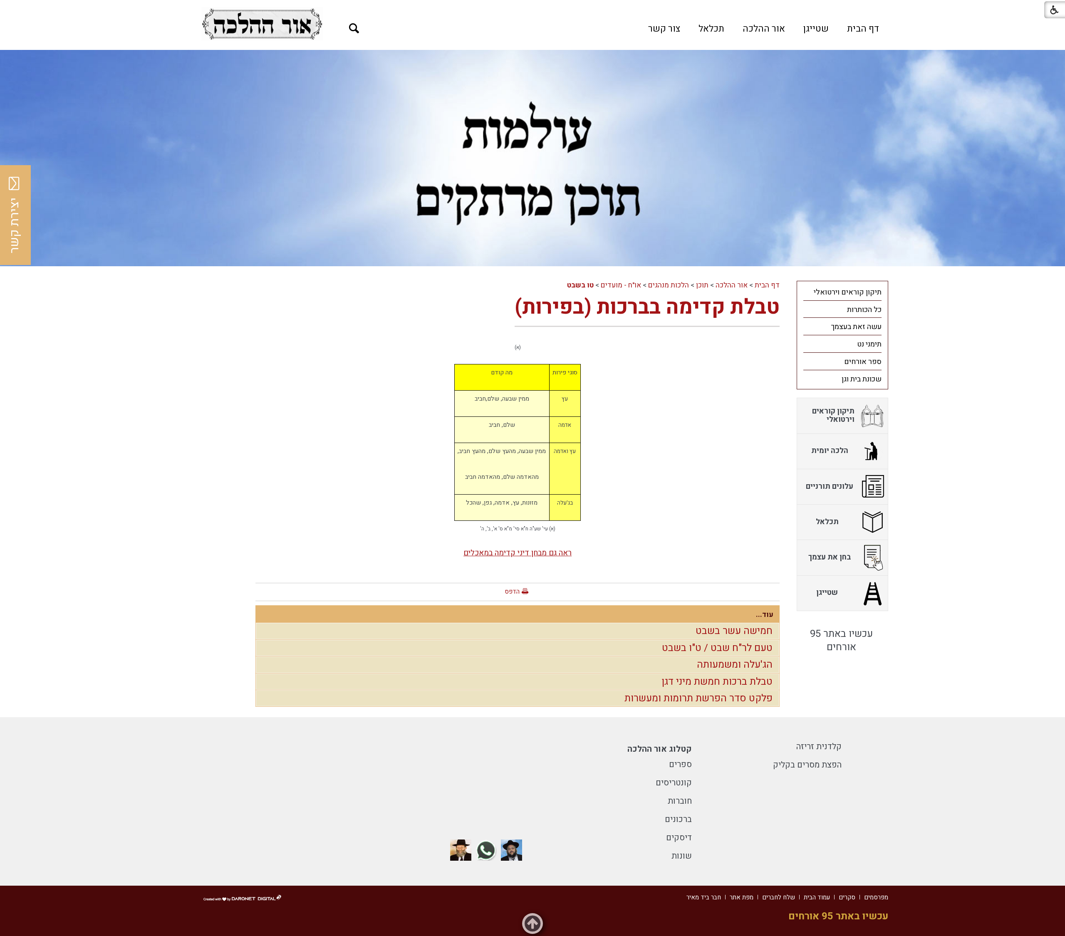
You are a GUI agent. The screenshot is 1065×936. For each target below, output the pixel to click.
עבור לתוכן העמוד (532, 8)
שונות (681, 856)
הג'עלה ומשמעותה (735, 664)
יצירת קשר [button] (14, 225)
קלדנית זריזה (819, 746)
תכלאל (711, 28)
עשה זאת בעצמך (856, 326)
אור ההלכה (764, 28)
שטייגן (816, 28)
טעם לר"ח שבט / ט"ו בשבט (717, 648)
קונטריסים (674, 783)
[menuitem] (863, 28)
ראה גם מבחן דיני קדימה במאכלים (517, 553)
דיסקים (679, 838)
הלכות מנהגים (668, 285)
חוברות (680, 801)
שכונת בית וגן (862, 379)
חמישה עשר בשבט (734, 631)
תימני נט (869, 344)
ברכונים (678, 819)
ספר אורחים (863, 361)
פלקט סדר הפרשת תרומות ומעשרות (698, 698)
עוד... (764, 614)
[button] (354, 28)
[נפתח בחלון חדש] (262, 24)
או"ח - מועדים (621, 285)
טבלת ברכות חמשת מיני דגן (717, 681)
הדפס (512, 591)
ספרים (680, 764)
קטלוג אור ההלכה (659, 749)
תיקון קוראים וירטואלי (848, 292)
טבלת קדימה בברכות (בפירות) (647, 307)
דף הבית (863, 28)
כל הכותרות (864, 309)
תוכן (702, 285)
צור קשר (664, 28)
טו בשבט (580, 285)
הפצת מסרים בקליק (807, 765)
